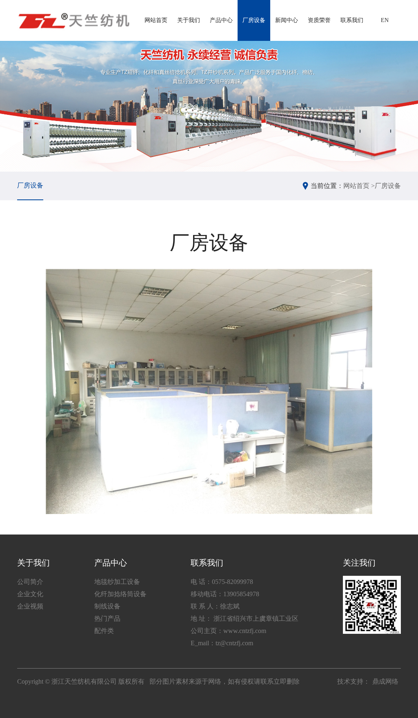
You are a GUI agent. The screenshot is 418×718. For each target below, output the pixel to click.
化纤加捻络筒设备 (120, 594)
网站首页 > (359, 185)
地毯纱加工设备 (117, 581)
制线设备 (107, 606)
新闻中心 (286, 20)
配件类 (104, 630)
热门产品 (107, 618)
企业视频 (30, 606)
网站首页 (156, 20)
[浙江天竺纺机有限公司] (73, 20)
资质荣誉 (319, 20)
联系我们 (351, 20)
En (385, 20)
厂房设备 (253, 20)
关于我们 (188, 20)
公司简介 (30, 581)
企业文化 (30, 594)
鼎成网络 (385, 681)
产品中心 (221, 20)
